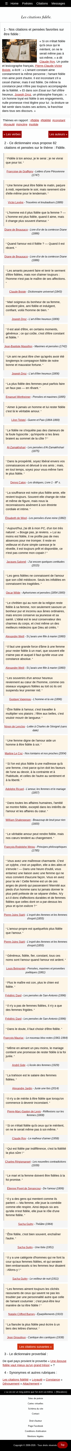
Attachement (31, 1383)
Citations (42, 3)
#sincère (21, 124)
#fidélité (46, 120)
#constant (58, 120)
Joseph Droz (23, 94)
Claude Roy (47, 61)
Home (14, 3)
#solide (33, 124)
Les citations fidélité (16, 1379)
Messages (58, 3)
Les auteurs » (58, 134)
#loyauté (9, 124)
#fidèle (34, 120)
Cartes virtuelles (35, 1403)
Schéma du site (35, 1408)
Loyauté (37, 1379)
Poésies (27, 3)
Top (62, 1445)
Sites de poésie (35, 1398)
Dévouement (11, 1383)
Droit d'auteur (35, 1421)
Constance (53, 1379)
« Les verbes (12, 134)
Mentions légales (35, 1436)
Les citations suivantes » (35, 1346)
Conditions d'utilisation (35, 1431)
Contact (35, 1413)
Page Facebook (35, 1426)
